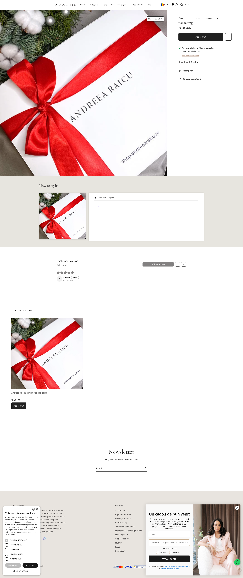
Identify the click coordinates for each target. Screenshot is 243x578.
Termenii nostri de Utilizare (170, 569)
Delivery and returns (191, 79)
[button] (184, 62)
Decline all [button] (13, 565)
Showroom (120, 551)
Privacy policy (121, 535)
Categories (94, 5)
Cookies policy (121, 539)
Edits (105, 5)
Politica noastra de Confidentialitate (177, 566)
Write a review (158, 264)
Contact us (120, 510)
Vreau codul (169, 559)
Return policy (121, 522)
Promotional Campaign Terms (128, 530)
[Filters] (177, 264)
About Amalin (138, 5)
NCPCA (118, 543)
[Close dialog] (237, 507)
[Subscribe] (145, 468)
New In (83, 5)
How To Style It (155, 19)
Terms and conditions (124, 526)
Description (187, 71)
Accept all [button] (30, 565)
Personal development (119, 5)
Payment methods (123, 514)
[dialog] (21, 540)
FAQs (117, 547)
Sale (149, 5)
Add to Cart (201, 37)
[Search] (181, 4)
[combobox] (33, 509)
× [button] (37, 509)
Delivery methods (123, 518)
